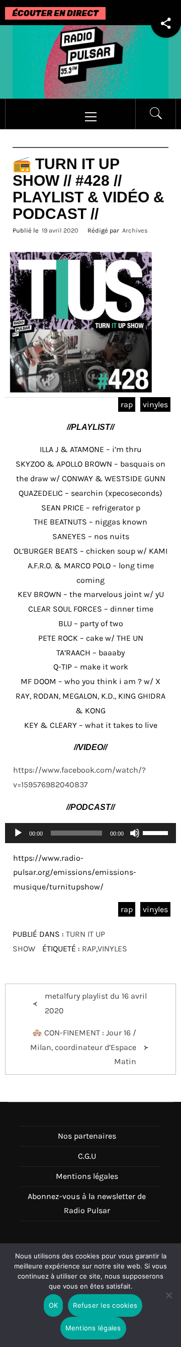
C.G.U (87, 1156)
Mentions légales (87, 1176)
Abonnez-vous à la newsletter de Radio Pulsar (87, 1203)
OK (53, 1305)
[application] (90, 833)
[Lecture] (18, 839)
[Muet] (135, 839)
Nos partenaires (87, 1136)
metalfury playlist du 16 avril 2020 (96, 1003)
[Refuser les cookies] (168, 1301)
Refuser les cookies (105, 1305)
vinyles (155, 404)
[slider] (157, 832)
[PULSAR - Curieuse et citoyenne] (90, 61)
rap (127, 404)
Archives (135, 230)
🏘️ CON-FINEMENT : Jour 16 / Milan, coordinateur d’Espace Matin (83, 1047)
